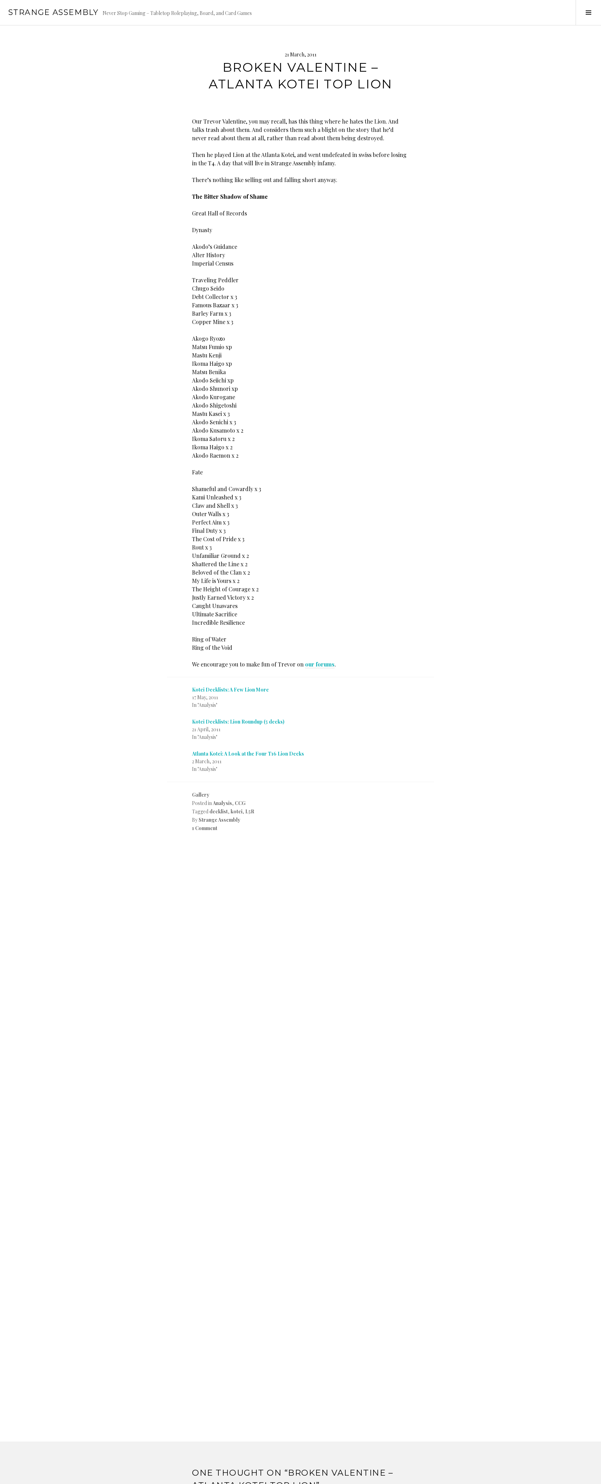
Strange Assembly (53, 12)
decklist (218, 811)
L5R (249, 811)
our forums (320, 664)
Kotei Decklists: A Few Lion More (230, 689)
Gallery (200, 794)
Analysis (222, 803)
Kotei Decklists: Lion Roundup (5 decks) (238, 721)
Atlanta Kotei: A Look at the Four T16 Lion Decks (248, 753)
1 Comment (204, 828)
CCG (240, 803)
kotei (236, 811)
